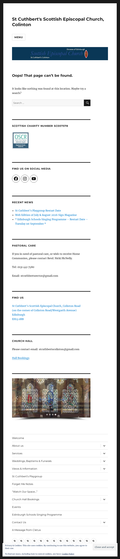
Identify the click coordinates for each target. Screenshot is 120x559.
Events (16, 507)
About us (17, 445)
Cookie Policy (68, 554)
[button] (16, 397)
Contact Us (19, 522)
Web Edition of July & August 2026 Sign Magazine (46, 215)
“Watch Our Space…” (24, 491)
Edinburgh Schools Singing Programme (37, 514)
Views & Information (24, 468)
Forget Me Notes (22, 484)
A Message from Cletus (26, 530)
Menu (18, 37)
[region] (51, 399)
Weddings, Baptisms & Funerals (32, 461)
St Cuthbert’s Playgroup (27, 476)
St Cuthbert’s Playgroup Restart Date (38, 210)
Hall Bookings (20, 358)
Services (17, 453)
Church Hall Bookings (25, 499)
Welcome (18, 438)
